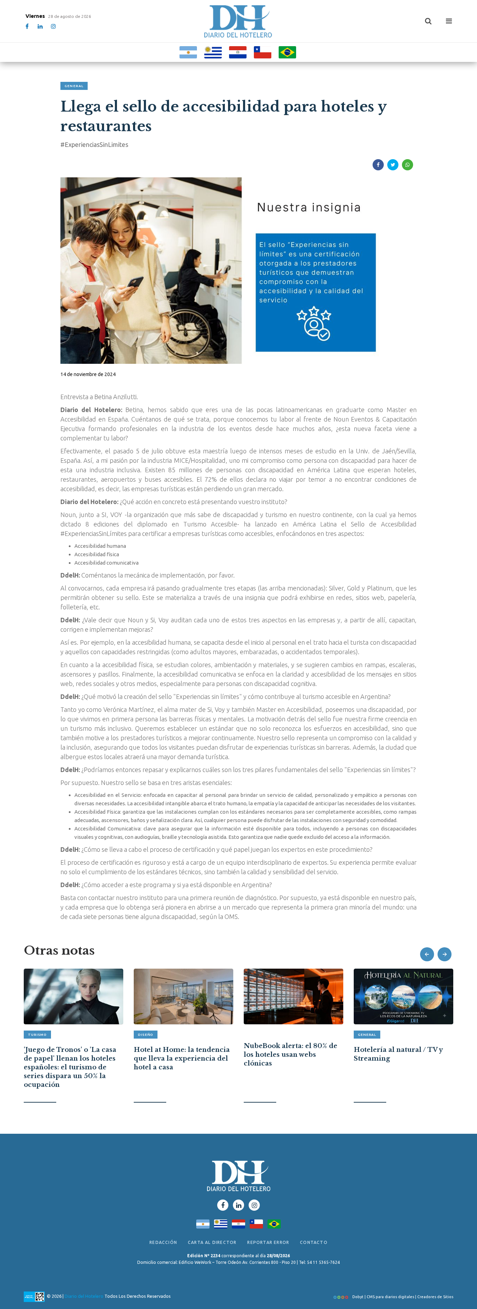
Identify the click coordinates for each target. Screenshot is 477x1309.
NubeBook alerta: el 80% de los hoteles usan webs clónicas (180, 1054)
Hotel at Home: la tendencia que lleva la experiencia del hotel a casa (72, 1058)
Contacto (314, 1242)
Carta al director (212, 1242)
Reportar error (268, 1242)
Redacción (163, 1242)
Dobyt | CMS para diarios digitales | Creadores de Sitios (402, 1297)
